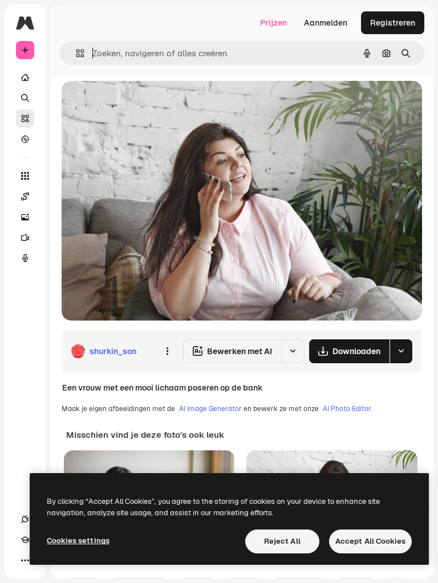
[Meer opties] (167, 351)
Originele (137, 102)
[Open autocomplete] (75, 53)
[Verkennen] (25, 139)
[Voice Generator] (25, 258)
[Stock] (25, 118)
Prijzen (273, 23)
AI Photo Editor (347, 408)
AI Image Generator (210, 408)
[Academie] (25, 540)
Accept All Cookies (370, 541)
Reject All (282, 541)
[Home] (25, 77)
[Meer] (25, 560)
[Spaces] (25, 196)
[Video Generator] (25, 237)
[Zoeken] (25, 98)
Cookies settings (78, 540)
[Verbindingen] (25, 519)
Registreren (392, 23)
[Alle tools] (25, 176)
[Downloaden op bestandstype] (401, 351)
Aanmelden (325, 23)
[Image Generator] (25, 217)
